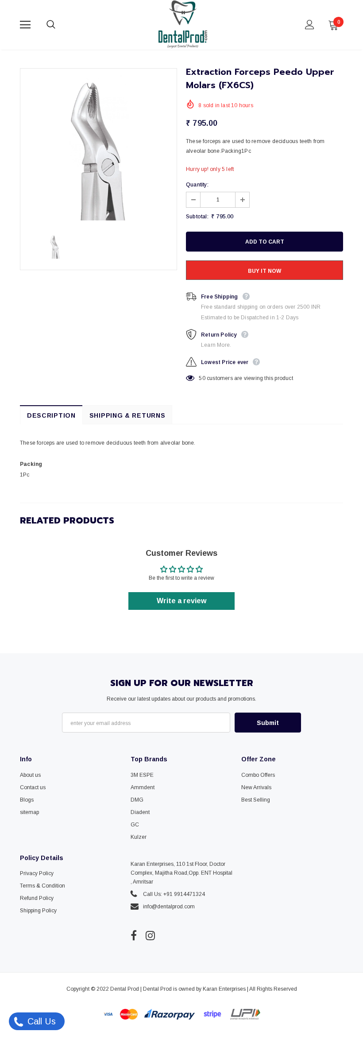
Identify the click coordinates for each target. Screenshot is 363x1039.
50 (202, 378)
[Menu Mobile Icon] (25, 24)
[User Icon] (309, 24)
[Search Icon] (59, 24)
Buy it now (264, 271)
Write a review (181, 601)
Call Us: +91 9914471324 (174, 894)
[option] (98, 147)
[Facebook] (134, 935)
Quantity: (197, 185)
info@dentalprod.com (169, 906)
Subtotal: (197, 216)
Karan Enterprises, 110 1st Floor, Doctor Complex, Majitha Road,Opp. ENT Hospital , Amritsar (181, 873)
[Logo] (182, 24)
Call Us (40, 1021)
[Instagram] (150, 935)
